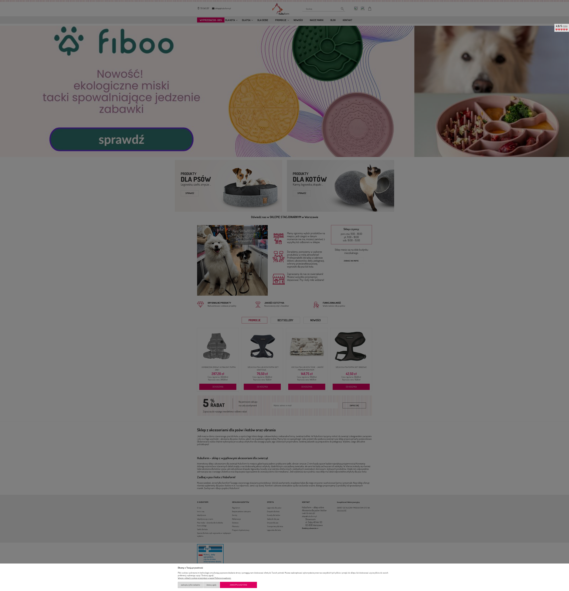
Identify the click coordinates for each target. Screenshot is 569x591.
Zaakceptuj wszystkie (238, 585)
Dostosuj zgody (211, 585)
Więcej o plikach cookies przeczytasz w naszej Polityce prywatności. (204, 578)
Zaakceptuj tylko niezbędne (190, 585)
